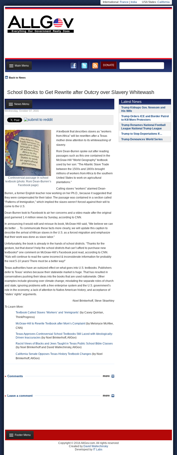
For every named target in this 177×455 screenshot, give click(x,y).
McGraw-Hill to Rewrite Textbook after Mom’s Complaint (50, 323)
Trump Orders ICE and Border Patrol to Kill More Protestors (145, 118)
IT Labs (97, 449)
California (163, 2)
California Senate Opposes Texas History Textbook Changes (54, 354)
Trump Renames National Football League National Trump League (143, 126)
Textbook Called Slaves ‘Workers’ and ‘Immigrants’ (47, 312)
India (134, 2)
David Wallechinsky (95, 446)
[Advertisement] (88, 46)
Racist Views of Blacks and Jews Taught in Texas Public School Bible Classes (64, 343)
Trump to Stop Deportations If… (141, 133)
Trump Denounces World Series (142, 139)
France (124, 2)
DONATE (108, 65)
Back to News (17, 77)
